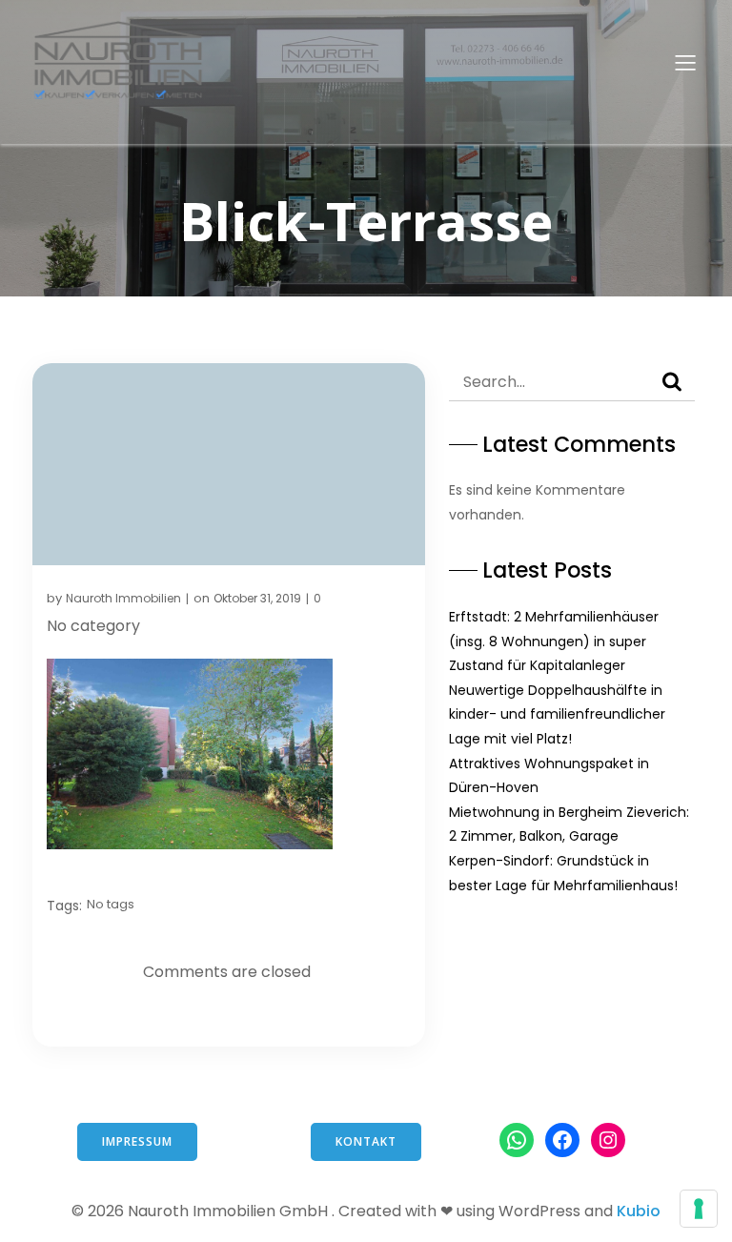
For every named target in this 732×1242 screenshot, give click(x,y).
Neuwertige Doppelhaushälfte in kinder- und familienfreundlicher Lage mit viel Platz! (557, 714)
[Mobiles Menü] (685, 62)
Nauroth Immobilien (123, 598)
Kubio (639, 1211)
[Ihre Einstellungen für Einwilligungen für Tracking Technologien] (699, 1209)
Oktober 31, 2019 (257, 598)
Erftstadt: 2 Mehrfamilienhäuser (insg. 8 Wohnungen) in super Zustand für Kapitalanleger (554, 641)
